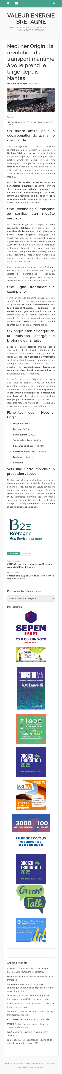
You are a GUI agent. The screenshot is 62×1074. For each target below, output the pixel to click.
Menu (15, 3)
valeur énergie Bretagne (17, 83)
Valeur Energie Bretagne (31, 18)
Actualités (26, 553)
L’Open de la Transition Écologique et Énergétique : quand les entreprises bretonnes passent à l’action (30, 988)
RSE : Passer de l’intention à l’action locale (28, 1019)
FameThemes (39, 1067)
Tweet (10, 117)
